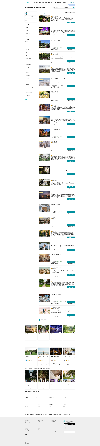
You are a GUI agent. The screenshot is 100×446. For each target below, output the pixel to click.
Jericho (64, 406)
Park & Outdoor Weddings (38, 414)
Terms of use (26, 428)
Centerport (51, 404)
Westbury (51, 402)
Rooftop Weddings (57, 413)
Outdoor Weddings (67, 414)
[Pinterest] (67, 428)
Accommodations (28, 64)
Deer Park (64, 404)
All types (27, 25)
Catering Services (28, 67)
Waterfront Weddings (61, 414)
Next (45, 320)
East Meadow (39, 402)
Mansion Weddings (63, 413)
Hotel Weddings (33, 413)
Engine (38, 427)
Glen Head (26, 402)
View (52, 242)
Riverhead (64, 395)
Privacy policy (26, 429)
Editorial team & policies (28, 422)
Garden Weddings (55, 414)
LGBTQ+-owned (28, 89)
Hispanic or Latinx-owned (29, 87)
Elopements (64, 2)
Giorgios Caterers (54, 15)
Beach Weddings (50, 414)
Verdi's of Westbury (54, 91)
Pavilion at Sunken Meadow (56, 294)
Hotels (27, 30)
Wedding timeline (53, 423)
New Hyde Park (27, 399)
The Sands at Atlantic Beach (56, 307)
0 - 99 (27, 46)
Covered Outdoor (28, 58)
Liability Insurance (28, 75)
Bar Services (27, 66)
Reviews (26, 436)
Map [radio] (74, 12)
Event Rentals (27, 72)
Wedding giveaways (53, 422)
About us (26, 421)
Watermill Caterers (54, 53)
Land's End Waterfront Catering (43, 356)
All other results (41, 292)
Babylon (64, 402)
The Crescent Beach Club (55, 116)
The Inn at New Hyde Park (55, 356)
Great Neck (64, 397)
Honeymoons (52, 427)
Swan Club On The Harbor (55, 40)
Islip (50, 406)
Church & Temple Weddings (69, 413)
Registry (55, 2)
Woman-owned (28, 95)
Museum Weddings (27, 414)
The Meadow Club (54, 279)
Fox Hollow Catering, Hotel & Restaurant (58, 104)
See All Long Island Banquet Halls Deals (49, 342)
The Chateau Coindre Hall (55, 129)
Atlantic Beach (65, 399)
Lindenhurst (39, 395)
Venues (39, 2)
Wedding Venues (30, 4)
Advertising (26, 427)
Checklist (39, 421)
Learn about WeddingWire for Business (55, 432)
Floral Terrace (53, 27)
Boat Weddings (32, 414)
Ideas (52, 2)
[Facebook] (64, 428)
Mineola (51, 399)
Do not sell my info (27, 430)
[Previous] (25, 333)
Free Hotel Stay (53, 334)
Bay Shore (26, 404)
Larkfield (52, 230)
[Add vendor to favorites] (49, 15)
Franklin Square (52, 397)
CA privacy (26, 431)
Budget (38, 423)
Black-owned (27, 84)
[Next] (75, 333)
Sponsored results (41, 13)
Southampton (26, 397)
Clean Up (27, 69)
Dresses (49, 2)
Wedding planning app (53, 420)
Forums (46, 2)
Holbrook (39, 406)
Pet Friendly (27, 78)
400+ (26, 52)
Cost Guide (39, 428)
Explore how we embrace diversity (31, 100)
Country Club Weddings (44, 413)
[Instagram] (69, 428)
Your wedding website (40, 420)
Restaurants (27, 35)
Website (59, 2)
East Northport (27, 406)
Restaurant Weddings (51, 413)
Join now (74, 2)
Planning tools (35, 2)
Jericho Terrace (53, 166)
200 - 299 (27, 49)
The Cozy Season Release (42, 334)
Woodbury (51, 395)
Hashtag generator (53, 421)
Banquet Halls (35, 4)
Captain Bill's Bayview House (56, 204)
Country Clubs (28, 33)
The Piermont (53, 191)
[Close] (36, 12)
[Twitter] (66, 428)
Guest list (39, 422)
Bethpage (39, 404)
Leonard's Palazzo (54, 179)
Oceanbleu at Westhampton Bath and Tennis (59, 78)
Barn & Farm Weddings (27, 413)
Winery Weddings (38, 413)
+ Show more (27, 36)
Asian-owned (27, 86)
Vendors (43, 2)
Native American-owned (29, 90)
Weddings (26, 4)
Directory (26, 435)
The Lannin (53, 217)
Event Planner (27, 70)
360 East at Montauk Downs (56, 267)
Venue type (27, 24)
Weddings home (27, 420)
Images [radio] (70, 12)
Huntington (26, 395)
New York (39, 4)
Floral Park (39, 397)
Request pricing (71, 22)
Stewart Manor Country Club (56, 254)
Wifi (26, 80)
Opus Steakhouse (54, 141)
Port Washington (40, 399)
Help (38, 429)
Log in (71, 2)
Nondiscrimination (27, 423)
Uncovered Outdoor (28, 60)
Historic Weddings (45, 414)
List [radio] (66, 12)
